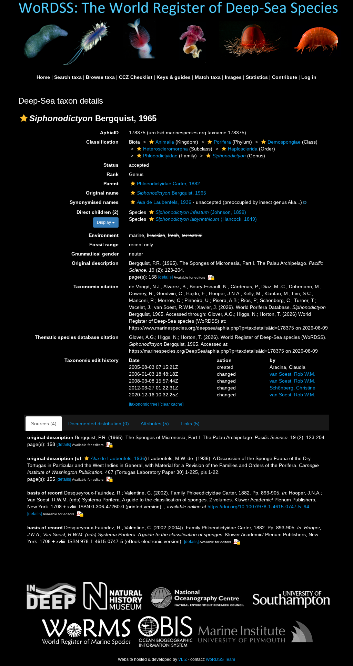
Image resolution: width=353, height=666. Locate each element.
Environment (104, 235)
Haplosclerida (243, 149)
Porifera (222, 142)
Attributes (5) (155, 423)
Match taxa (208, 77)
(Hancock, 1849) (206, 219)
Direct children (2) (98, 212)
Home (43, 77)
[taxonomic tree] (144, 404)
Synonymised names (94, 202)
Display (104, 222)
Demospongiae (284, 142)
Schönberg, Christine (292, 388)
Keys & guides (174, 77)
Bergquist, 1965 (171, 193)
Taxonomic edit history (91, 360)
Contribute (284, 77)
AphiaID (109, 132)
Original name (102, 193)
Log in (308, 77)
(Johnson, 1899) (200, 212)
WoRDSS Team (220, 659)
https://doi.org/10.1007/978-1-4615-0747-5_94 (258, 506)
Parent (111, 183)
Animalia (164, 142)
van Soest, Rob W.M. (292, 374)
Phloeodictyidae (160, 155)
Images (233, 77)
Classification (102, 142)
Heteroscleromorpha (165, 149)
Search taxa (68, 77)
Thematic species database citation (77, 337)
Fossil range (104, 244)
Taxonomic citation (96, 286)
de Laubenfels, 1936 (164, 202)
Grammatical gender (95, 254)
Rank (113, 174)
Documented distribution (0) (98, 423)
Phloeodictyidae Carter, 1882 (168, 183)
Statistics (257, 77)
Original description (95, 263)
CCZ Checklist (135, 77)
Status (111, 165)
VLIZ (182, 659)
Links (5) (190, 423)
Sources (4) (44, 423)
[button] (23, 118)
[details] (165, 277)
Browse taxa (100, 77)
